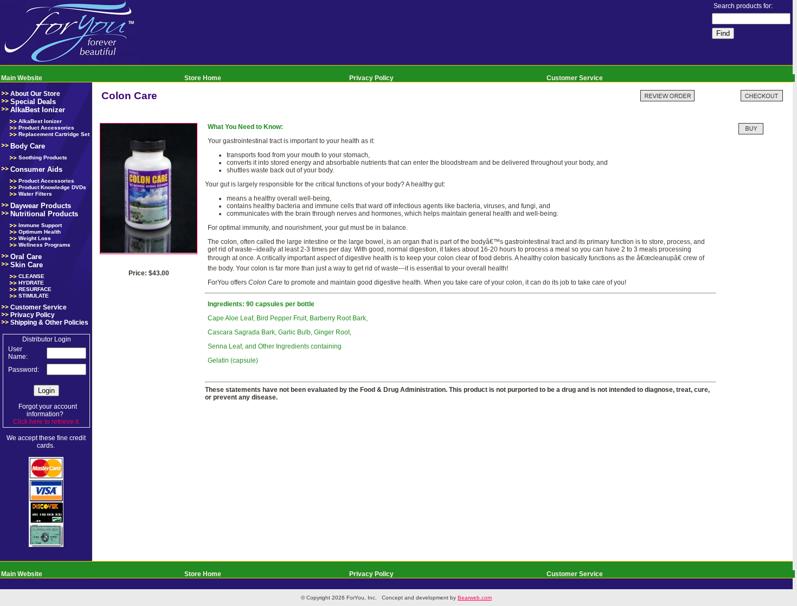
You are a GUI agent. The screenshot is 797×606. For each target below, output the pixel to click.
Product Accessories (46, 128)
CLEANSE (31, 276)
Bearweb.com (475, 598)
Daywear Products (40, 206)
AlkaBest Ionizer (37, 110)
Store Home (202, 78)
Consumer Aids (36, 169)
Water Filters (35, 194)
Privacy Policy (371, 78)
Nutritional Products (44, 214)
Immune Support (40, 225)
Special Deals (33, 102)
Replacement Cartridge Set (53, 134)
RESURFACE (35, 289)
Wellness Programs (44, 245)
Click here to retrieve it (46, 422)
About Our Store (35, 94)
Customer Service (575, 78)
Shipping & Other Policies (49, 322)
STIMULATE (33, 296)
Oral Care (26, 257)
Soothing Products (42, 157)
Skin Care (26, 265)
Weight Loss (34, 238)
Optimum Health (39, 232)
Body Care (27, 146)
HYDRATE (31, 283)
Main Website (21, 78)
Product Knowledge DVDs (52, 187)
